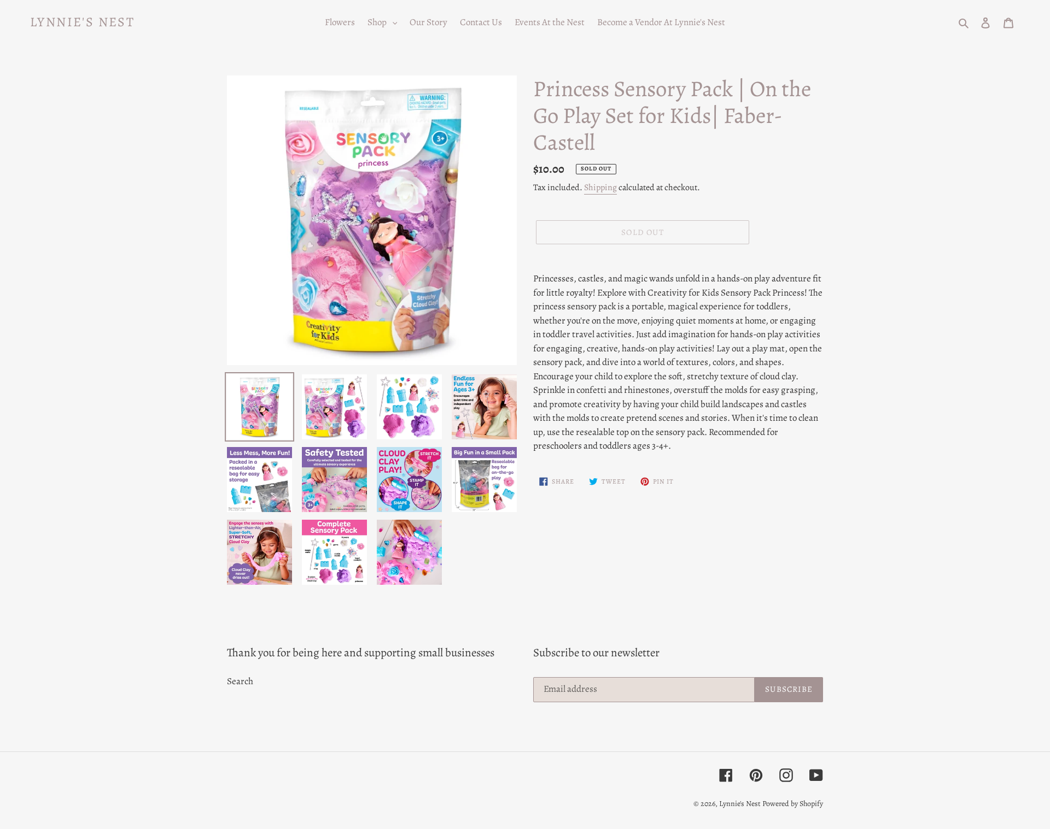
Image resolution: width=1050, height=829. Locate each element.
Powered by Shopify (792, 803)
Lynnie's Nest (82, 22)
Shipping (600, 187)
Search (240, 681)
